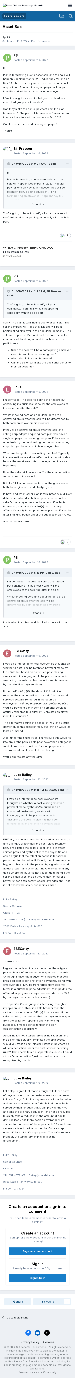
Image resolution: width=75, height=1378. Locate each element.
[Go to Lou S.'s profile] (7, 390)
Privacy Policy (30, 1342)
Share (19, 1301)
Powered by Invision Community (38, 1372)
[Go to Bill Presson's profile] (7, 151)
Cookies (48, 1342)
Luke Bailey (23, 775)
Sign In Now (37, 1277)
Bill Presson (23, 148)
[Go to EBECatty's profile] (7, 653)
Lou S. (18, 387)
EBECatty (21, 651)
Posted (31, 60)
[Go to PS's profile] (7, 58)
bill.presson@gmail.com (16, 252)
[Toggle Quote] (9, 163)
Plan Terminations (42, 41)
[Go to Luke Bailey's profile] (7, 777)
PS (8, 37)
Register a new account (37, 1251)
